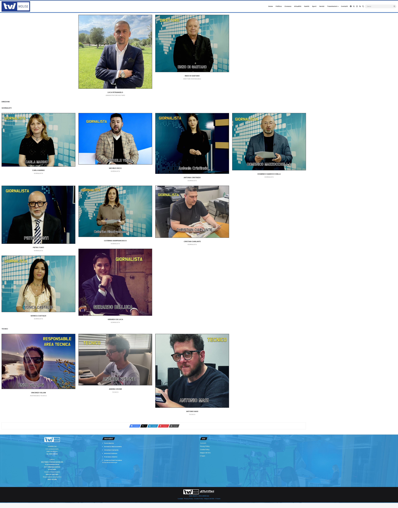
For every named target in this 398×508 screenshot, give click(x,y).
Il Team (202, 456)
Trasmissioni (332, 6)
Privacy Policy (205, 446)
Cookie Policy (204, 450)
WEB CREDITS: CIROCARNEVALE (199, 496)
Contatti (344, 6)
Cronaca (288, 6)
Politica (279, 6)
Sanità (306, 6)
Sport (314, 6)
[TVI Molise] (16, 6)
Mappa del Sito (205, 453)
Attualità (297, 6)
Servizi (321, 6)
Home (270, 6)
